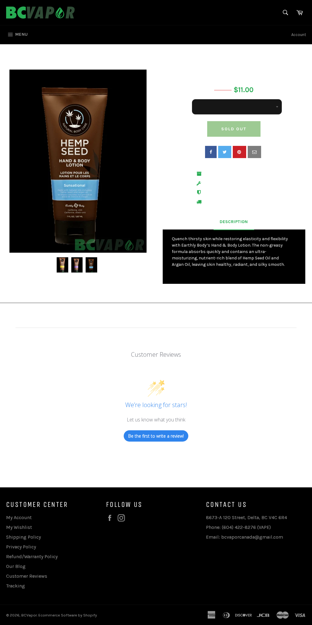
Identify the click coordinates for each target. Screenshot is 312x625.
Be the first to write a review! (156, 436)
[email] (254, 152)
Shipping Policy (23, 537)
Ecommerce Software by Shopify (67, 615)
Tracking (15, 586)
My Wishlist (19, 527)
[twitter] (224, 152)
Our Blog (16, 566)
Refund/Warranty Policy (32, 556)
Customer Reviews (26, 576)
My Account (19, 517)
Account (298, 34)
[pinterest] (239, 152)
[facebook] (211, 152)
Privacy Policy (21, 547)
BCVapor (29, 615)
